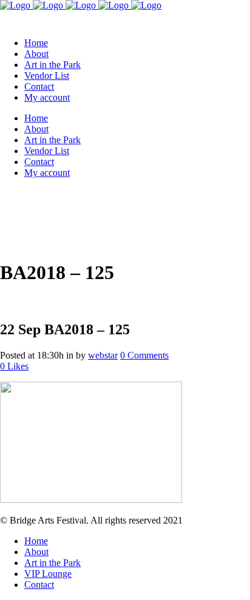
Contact (39, 584)
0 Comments (144, 355)
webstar (103, 355)
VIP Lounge (48, 573)
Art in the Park (52, 563)
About (36, 552)
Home (36, 541)
